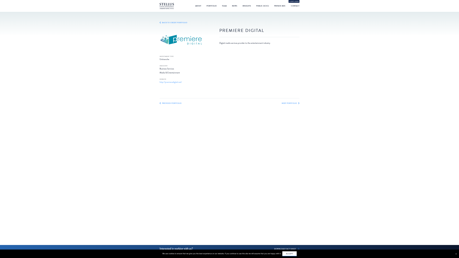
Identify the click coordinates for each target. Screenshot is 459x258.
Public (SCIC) (262, 6)
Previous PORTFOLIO (172, 103)
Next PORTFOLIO (289, 103)
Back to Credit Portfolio (174, 23)
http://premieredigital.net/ (171, 82)
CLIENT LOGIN (294, 1)
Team (224, 6)
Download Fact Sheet (285, 249)
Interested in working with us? (176, 248)
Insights (247, 6)
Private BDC (280, 6)
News (234, 6)
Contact (295, 6)
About (198, 6)
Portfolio (212, 6)
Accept (289, 254)
